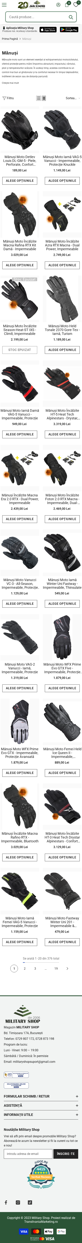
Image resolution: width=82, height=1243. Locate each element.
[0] (76, 4)
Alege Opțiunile (20, 181)
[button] (4, 4)
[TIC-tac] (30, 1202)
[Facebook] (5, 1202)
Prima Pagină (10, 38)
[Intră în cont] (58, 4)
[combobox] (41, 17)
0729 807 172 (24, 1039)
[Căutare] (71, 17)
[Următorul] (67, 968)
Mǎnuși (26, 38)
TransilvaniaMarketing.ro (41, 1222)
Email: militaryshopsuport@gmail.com (29, 1062)
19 (56, 968)
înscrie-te (66, 1154)
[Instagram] (18, 1202)
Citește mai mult (10, 83)
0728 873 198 (44, 1039)
